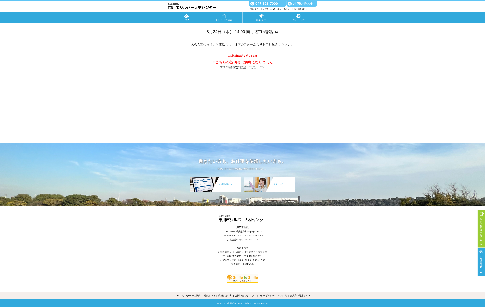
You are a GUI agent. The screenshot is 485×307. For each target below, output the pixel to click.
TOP (187, 20)
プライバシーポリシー (263, 295)
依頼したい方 (298, 20)
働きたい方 (261, 20)
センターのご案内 (224, 20)
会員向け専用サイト (300, 295)
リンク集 (282, 295)
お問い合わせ (303, 3)
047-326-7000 (266, 4)
